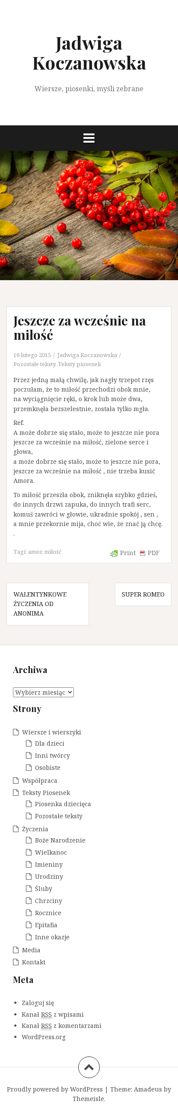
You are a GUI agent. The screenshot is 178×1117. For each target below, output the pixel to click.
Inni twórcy (52, 755)
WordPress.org (44, 1037)
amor (34, 551)
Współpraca (39, 780)
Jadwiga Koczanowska (89, 52)
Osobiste (47, 767)
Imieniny (49, 864)
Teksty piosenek (79, 364)
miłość (52, 551)
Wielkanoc (51, 852)
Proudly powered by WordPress (55, 1089)
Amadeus (148, 1089)
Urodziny (49, 876)
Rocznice (48, 913)
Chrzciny (48, 901)
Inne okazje (52, 937)
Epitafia (46, 925)
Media (31, 950)
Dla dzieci (49, 743)
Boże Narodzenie (60, 840)
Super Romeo (143, 594)
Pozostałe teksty (34, 364)
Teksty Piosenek (46, 792)
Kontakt (33, 962)
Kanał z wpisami (53, 1014)
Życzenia (35, 829)
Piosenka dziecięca (63, 804)
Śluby (43, 888)
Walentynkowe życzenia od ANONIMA (40, 604)
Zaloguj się (38, 1003)
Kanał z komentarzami (62, 1025)
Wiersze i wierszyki (51, 732)
